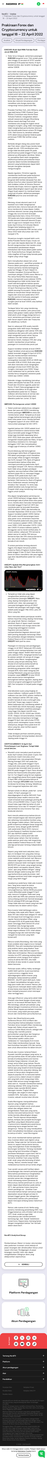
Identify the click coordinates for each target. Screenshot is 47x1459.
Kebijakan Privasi (29, 1387)
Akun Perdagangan (23, 1321)
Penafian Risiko (7, 1391)
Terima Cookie (23, 1455)
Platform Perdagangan (23, 1292)
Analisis (7, 40)
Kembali (25, 1264)
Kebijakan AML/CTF (29, 1391)
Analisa (13, 14)
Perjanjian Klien (7, 1387)
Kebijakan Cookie (24, 1451)
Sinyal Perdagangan (24, 40)
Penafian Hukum (8, 1394)
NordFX (5, 14)
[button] (3, 4)
